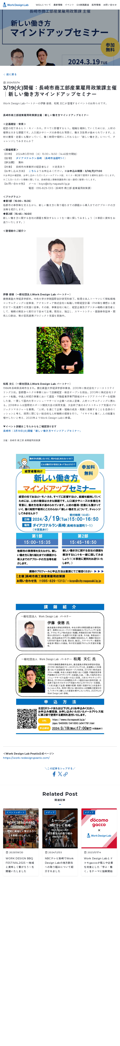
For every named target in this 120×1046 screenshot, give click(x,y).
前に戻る (11, 74)
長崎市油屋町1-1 (55, 158)
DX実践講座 (83, 4)
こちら (32, 171)
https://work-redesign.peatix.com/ (26, 757)
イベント (69, 4)
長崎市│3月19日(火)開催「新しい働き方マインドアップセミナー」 (42, 430)
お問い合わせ (110, 4)
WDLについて (43, 4)
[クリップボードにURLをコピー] (66, 774)
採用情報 (96, 4)
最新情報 (57, 4)
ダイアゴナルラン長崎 (29, 158)
